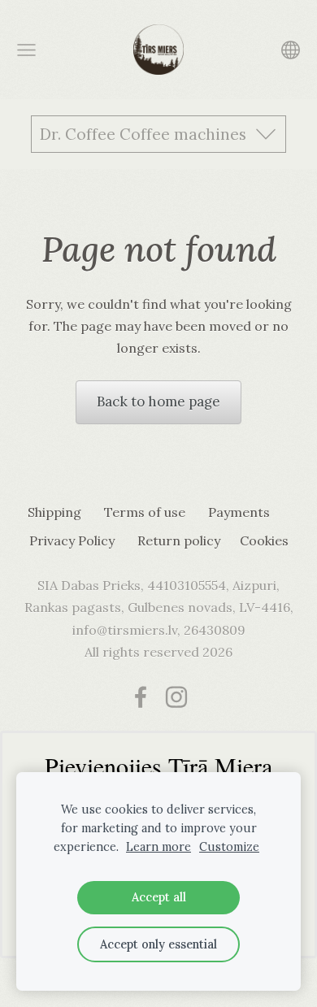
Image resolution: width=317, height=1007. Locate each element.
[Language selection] (290, 50)
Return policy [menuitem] (178, 540)
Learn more (158, 847)
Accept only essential (158, 944)
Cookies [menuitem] (264, 540)
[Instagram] (176, 697)
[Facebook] (140, 697)
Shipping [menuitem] (54, 512)
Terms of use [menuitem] (144, 512)
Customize (229, 847)
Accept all (159, 897)
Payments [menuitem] (239, 512)
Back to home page (158, 401)
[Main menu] (26, 50)
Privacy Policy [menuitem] (72, 540)
